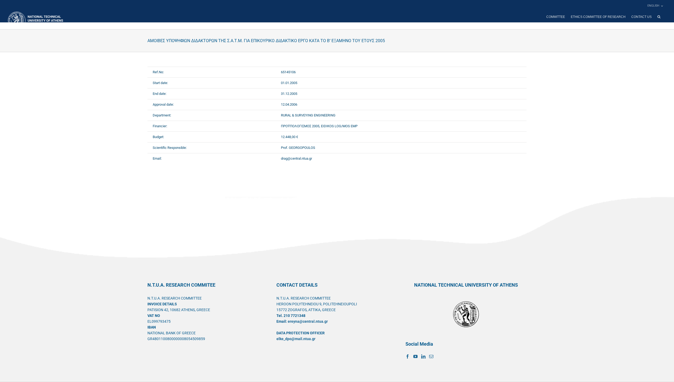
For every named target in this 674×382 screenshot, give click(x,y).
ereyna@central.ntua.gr (308, 321)
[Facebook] (407, 356)
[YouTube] (415, 356)
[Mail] (431, 356)
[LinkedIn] (423, 356)
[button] (658, 17)
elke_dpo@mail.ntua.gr (295, 339)
